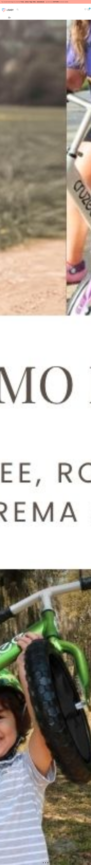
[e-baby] (7, 10)
